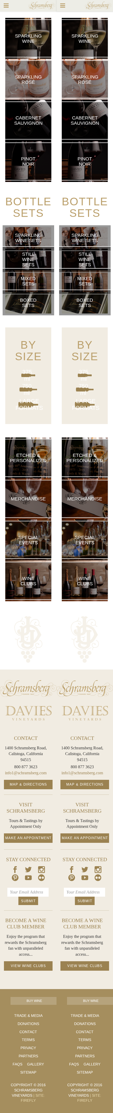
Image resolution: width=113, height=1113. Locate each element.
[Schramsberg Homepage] (28, 688)
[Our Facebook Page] (15, 870)
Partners (28, 1056)
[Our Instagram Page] (41, 870)
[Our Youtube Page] (28, 879)
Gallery (35, 1064)
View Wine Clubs (28, 966)
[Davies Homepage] (28, 713)
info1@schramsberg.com (26, 773)
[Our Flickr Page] (41, 879)
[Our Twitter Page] (28, 870)
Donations (28, 1024)
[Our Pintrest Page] (15, 879)
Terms (28, 1040)
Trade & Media (28, 1015)
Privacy (28, 1048)
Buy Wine (34, 1001)
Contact (28, 1032)
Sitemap (28, 1072)
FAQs (17, 1064)
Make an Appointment (28, 838)
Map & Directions (28, 784)
